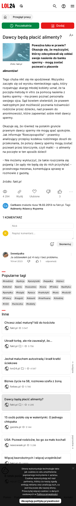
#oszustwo (30, 286)
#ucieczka (17, 303)
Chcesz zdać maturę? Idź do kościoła (29, 322)
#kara (56, 292)
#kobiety (30, 303)
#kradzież (8, 281)
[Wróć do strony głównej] (6, 17)
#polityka (66, 286)
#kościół (66, 292)
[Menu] (72, 6)
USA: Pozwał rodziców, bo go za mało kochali (35, 439)
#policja (20, 281)
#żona (43, 286)
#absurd (31, 298)
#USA (6, 303)
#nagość (19, 298)
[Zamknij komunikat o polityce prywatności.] (73, 468)
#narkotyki (43, 292)
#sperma (38, 208)
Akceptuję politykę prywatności (40, 500)
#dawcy (27, 208)
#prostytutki (34, 281)
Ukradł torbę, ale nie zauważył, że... (28, 340)
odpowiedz (51, 261)
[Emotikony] (52, 244)
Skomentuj (65, 244)
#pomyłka (8, 292)
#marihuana (44, 298)
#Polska (54, 286)
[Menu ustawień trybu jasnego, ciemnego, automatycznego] (21, 6)
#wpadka (48, 281)
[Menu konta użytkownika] (63, 6)
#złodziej (58, 298)
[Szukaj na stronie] (54, 6)
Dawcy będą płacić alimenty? (23, 399)
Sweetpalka (17, 253)
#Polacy (7, 298)
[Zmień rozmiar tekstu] (71, 34)
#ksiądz (20, 292)
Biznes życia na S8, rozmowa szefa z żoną (33, 381)
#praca (31, 292)
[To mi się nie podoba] (48, 192)
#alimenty (16, 208)
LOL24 (8, 6)
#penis (18, 286)
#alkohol (7, 286)
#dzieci (60, 281)
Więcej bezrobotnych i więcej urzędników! (32, 458)
